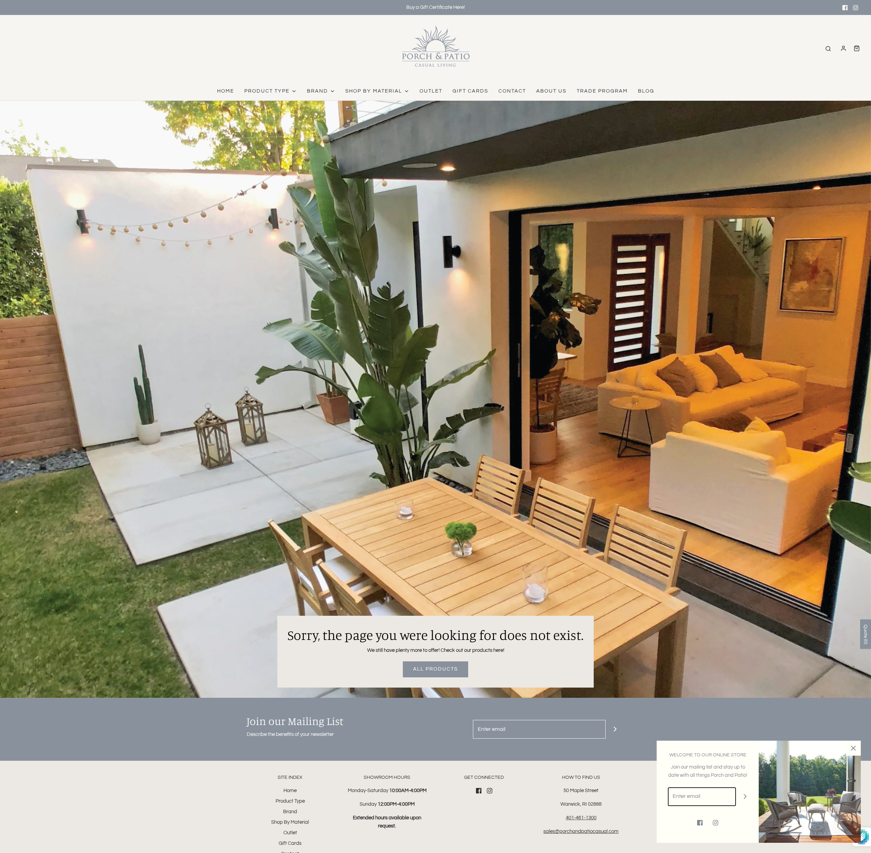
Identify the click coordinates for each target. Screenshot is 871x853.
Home (225, 91)
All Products (435, 669)
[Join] (615, 729)
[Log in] (843, 48)
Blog (646, 91)
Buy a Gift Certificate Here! (435, 7)
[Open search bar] (828, 48)
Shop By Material (290, 822)
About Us (551, 91)
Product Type (290, 801)
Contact (512, 91)
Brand (290, 811)
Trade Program (602, 91)
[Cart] (857, 48)
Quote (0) (865, 634)
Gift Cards (470, 91)
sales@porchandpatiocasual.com (581, 831)
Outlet (431, 91)
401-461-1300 (581, 817)
